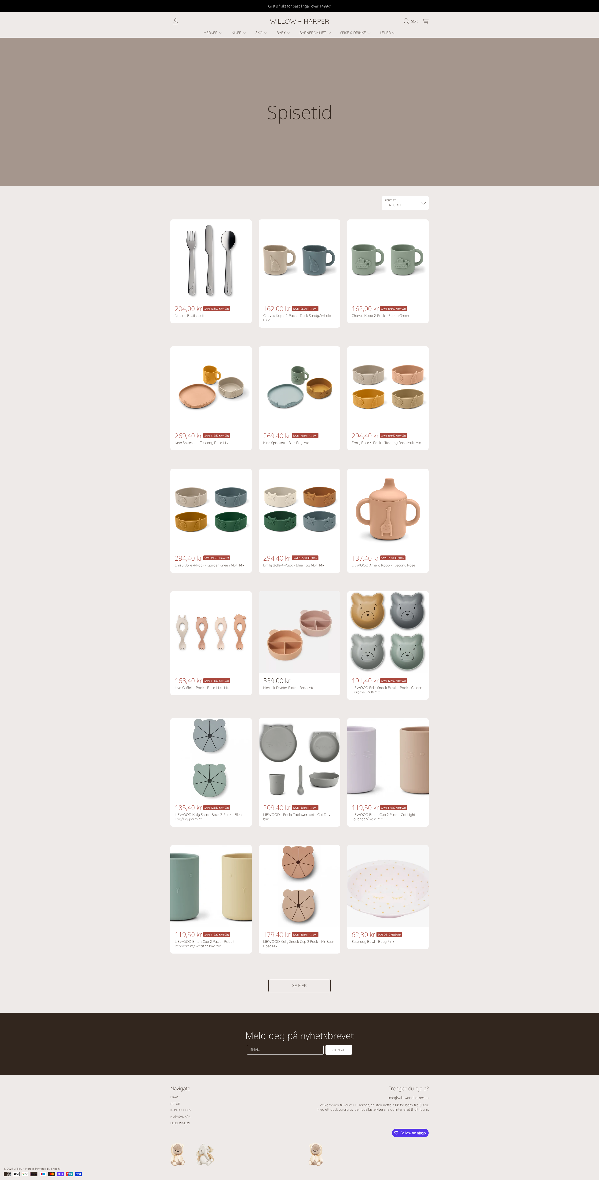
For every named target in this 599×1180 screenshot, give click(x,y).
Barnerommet (313, 32)
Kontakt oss (180, 1110)
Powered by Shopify (48, 1168)
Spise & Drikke (353, 32)
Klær (237, 32)
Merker (211, 32)
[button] (412, 21)
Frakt (175, 1097)
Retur (175, 1104)
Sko (259, 32)
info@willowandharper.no (408, 1097)
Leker (386, 32)
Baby (281, 32)
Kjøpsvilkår (180, 1116)
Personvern (180, 1123)
